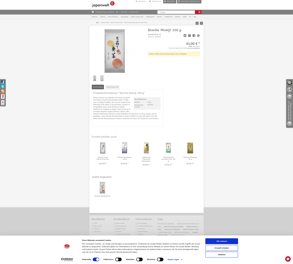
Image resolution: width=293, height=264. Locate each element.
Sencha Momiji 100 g (177, 235)
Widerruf (97, 229)
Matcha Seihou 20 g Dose (165, 224)
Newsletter (141, 229)
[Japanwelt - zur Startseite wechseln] (103, 4)
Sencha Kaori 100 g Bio (172, 229)
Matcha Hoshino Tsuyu (191, 229)
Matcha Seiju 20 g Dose (182, 232)
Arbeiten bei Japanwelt (145, 226)
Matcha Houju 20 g (165, 232)
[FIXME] (289, 114)
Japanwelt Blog (143, 231)
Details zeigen (173, 259)
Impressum (97, 231)
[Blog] (3, 102)
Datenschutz (98, 226)
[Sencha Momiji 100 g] (115, 51)
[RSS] (3, 91)
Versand (118, 231)
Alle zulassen (221, 241)
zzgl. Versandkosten (193, 48)
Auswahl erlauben (221, 248)
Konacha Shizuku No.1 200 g (174, 226)
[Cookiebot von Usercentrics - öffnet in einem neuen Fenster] (67, 259)
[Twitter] (3, 86)
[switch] (118, 259)
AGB (95, 223)
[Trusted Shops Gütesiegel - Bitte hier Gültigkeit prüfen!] (93, 12)
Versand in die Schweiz (123, 234)
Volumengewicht (121, 226)
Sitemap (140, 234)
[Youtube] (3, 96)
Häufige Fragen (121, 229)
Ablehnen (222, 255)
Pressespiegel (142, 223)
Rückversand (120, 223)
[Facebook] (3, 82)
